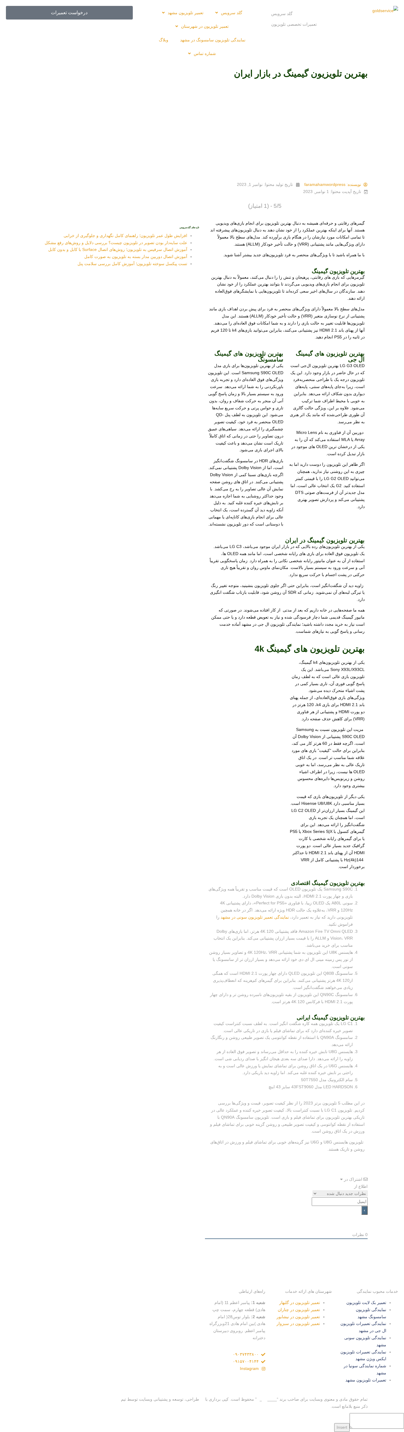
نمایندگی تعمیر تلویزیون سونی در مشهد (255, 917)
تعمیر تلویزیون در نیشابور (298, 1316)
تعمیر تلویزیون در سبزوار (298, 1323)
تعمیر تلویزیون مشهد (185, 12)
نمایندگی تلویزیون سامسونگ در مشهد (212, 40)
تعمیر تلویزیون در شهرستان (205, 26)
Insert (342, 1427)
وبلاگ (163, 40)
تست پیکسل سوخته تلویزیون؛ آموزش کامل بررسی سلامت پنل (132, 263)
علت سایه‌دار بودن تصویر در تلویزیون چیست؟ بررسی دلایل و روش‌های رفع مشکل (116, 242)
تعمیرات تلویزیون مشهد (365, 1380)
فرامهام (113, 1399)
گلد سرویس (282, 13)
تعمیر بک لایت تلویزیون (366, 1302)
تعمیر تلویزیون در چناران (299, 1309)
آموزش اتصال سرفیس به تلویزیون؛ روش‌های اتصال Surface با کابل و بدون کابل (117, 249)
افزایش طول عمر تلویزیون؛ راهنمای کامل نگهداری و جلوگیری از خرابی (125, 235)
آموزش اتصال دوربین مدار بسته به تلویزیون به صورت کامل (135, 256)
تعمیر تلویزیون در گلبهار (299, 1302)
